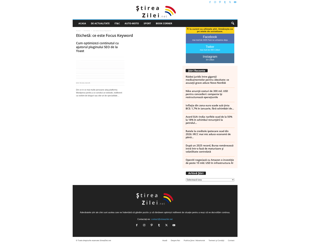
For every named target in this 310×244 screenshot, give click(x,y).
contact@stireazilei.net (162, 219)
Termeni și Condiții (216, 240)
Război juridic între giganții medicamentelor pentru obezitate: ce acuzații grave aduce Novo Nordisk (207, 79)
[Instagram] (215, 2)
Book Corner (164, 23)
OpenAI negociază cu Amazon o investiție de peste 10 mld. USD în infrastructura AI (210, 161)
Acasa (82, 23)
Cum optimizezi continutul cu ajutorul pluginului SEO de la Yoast (97, 47)
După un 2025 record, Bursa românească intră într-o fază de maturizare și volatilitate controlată (209, 148)
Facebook (210, 37)
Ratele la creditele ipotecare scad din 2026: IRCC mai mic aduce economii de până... (208, 134)
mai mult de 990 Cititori (210, 50)
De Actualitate (100, 23)
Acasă (78, 30)
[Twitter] (230, 2)
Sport (147, 23)
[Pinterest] (220, 2)
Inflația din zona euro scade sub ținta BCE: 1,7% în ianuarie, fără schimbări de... (210, 107)
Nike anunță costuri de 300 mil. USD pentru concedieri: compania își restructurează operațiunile (207, 94)
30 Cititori (210, 60)
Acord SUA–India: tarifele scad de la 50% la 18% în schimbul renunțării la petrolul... (209, 119)
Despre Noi (175, 240)
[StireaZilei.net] (155, 12)
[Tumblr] (225, 2)
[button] (232, 23)
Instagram (210, 56)
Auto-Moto (132, 23)
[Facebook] (210, 2)
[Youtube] (235, 2)
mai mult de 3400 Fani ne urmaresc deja (210, 40)
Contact (231, 240)
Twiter (210, 46)
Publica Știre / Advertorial (194, 240)
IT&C (117, 23)
